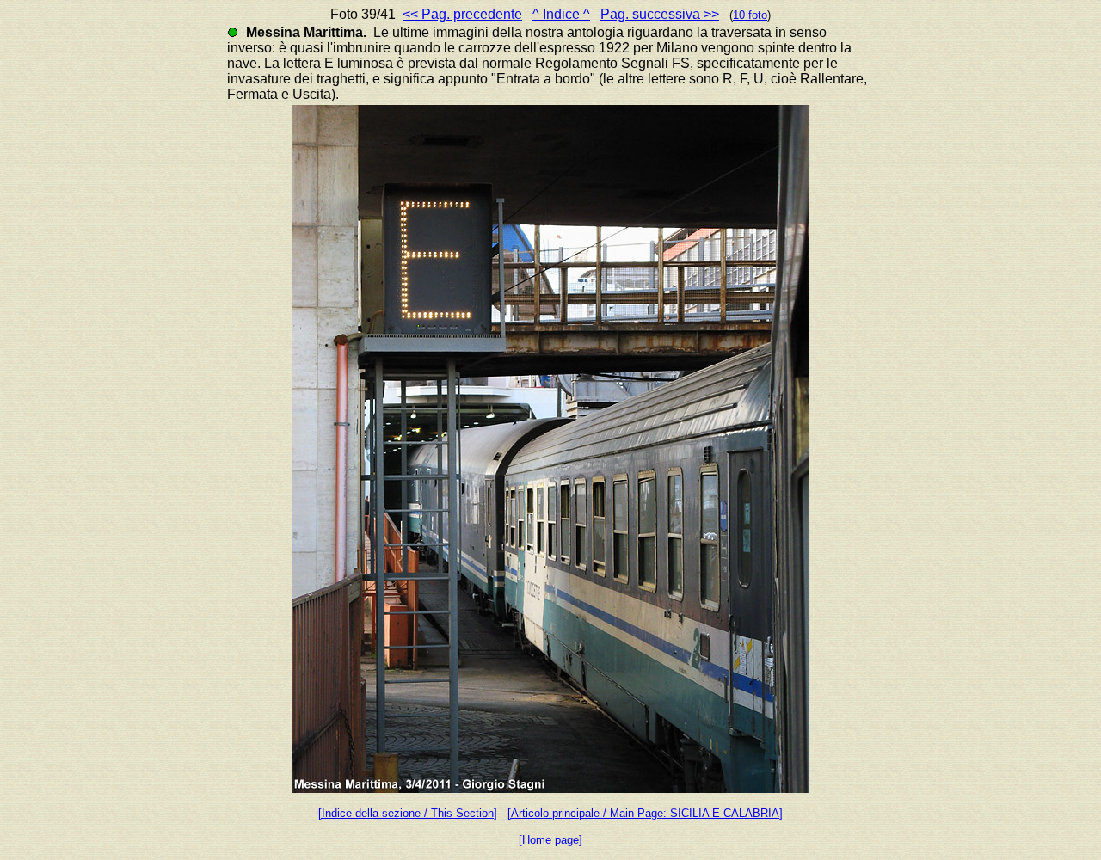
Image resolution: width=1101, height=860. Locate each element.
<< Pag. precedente (462, 14)
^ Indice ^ (561, 14)
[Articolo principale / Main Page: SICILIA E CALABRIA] (645, 813)
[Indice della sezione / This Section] (407, 813)
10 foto (750, 15)
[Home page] (550, 839)
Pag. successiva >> (659, 14)
